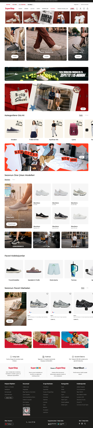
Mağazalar (76, 4)
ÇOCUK (32, 8)
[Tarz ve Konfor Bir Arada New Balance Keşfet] (46, 60)
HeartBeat (45, 387)
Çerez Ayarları (26, 394)
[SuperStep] (8, 4)
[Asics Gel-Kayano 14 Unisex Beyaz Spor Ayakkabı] (38, 303)
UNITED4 (45, 412)
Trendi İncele (11, 224)
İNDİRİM (53, 8)
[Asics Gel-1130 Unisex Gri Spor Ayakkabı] (61, 303)
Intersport (45, 394)
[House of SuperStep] (22, 4)
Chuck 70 (79, 402)
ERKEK (26, 8)
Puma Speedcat (81, 389)
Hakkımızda (26, 387)
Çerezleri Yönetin (65, 420)
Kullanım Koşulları (27, 399)
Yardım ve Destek (9, 387)
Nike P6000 (80, 392)
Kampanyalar (8, 392)
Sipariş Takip (9, 397)
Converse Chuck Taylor (82, 404)
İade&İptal (7, 389)
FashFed (45, 399)
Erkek (86, 115)
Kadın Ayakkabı (65, 397)
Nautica (45, 407)
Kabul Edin (76, 420)
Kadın (62, 387)
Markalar (63, 392)
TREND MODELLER (62, 8)
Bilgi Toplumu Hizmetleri (29, 392)
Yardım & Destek (84, 4)
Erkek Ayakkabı (65, 402)
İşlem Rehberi (26, 404)
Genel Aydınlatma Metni (29, 397)
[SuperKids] (14, 4)
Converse (45, 397)
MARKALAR (45, 8)
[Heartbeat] (31, 4)
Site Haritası (26, 402)
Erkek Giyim (64, 404)
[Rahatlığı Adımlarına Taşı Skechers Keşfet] (78, 60)
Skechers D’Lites (81, 399)
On (87, 288)
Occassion (45, 410)
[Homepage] (10, 9)
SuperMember (8, 394)
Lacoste (45, 402)
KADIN (20, 8)
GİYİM (38, 8)
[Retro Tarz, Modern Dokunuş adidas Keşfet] (15, 60)
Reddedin (11, 423)
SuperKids (45, 389)
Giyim (62, 394)
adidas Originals (81, 387)
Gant (44, 404)
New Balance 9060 (82, 394)
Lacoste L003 (80, 397)
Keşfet (15, 56)
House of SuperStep (48, 392)
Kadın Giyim (64, 399)
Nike (13, 179)
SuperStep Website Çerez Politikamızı (12, 426)
